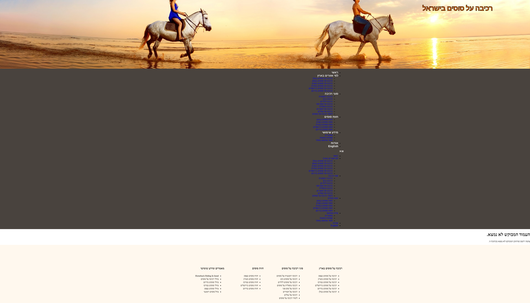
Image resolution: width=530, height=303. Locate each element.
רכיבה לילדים (326, 101)
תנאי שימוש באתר (324, 140)
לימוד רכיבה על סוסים (322, 114)
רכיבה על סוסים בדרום (322, 91)
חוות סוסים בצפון (325, 119)
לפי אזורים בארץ (327, 75)
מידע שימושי (330, 132)
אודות (334, 143)
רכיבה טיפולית (326, 106)
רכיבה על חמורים (325, 109)
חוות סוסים (331, 116)
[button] (265, 151)
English (333, 146)
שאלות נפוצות (326, 138)
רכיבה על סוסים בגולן (323, 78)
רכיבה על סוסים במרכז (322, 86)
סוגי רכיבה (331, 93)
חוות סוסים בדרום (324, 129)
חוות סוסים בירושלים (323, 127)
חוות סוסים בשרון (324, 122)
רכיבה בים (328, 99)
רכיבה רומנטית (326, 96)
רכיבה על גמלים (325, 111)
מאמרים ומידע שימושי (212, 268)
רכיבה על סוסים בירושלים (321, 88)
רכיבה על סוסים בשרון (322, 83)
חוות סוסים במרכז (324, 124)
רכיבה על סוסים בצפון (322, 81)
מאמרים (329, 135)
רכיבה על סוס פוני (324, 104)
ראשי (335, 72)
